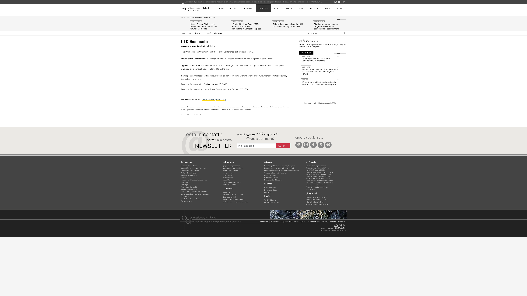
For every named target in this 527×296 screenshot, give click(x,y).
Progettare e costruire (189, 189)
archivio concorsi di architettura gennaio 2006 (318, 103)
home (221, 8)
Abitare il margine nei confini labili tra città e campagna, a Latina (288, 25)
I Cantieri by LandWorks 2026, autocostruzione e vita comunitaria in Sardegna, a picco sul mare (246, 27)
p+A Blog (184, 182)
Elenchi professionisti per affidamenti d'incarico (281, 171)
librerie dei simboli (229, 197)
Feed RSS (267, 192)
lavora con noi (313, 221)
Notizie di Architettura (189, 173)
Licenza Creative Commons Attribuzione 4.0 (329, 229)
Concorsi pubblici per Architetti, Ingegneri (279, 166)
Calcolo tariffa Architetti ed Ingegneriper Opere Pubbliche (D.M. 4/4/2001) (319, 181)
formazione (247, 8)
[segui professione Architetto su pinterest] (328, 145)
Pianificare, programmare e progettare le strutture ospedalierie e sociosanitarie (326, 26)
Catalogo (184, 185)
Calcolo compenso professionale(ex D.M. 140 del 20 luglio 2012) (318, 177)
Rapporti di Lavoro (271, 178)
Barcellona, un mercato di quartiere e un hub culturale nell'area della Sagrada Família (317, 71)
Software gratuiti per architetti (234, 199)
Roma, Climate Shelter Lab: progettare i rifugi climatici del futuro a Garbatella (203, 26)
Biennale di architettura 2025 (316, 197)
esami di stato (228, 178)
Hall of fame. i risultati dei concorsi (194, 192)
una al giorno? (263, 134)
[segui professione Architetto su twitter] (321, 145)
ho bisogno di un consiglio (233, 168)
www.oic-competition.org (214, 99)
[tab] (338, 19)
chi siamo (264, 221)
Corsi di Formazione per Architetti (193, 168)
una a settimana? (262, 138)
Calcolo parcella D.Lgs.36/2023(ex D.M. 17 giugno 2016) (317, 169)
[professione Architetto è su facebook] (313, 145)
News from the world (189, 187)
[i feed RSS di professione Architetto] (298, 145)
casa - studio (227, 175)
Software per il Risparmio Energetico (236, 202)
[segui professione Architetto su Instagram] (306, 145)
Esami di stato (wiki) (271, 202)
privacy (325, 221)
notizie (277, 8)
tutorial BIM (310, 189)
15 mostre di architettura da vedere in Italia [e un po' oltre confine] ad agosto (316, 83)
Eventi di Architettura (189, 166)
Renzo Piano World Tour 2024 (317, 200)
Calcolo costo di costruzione (316, 185)
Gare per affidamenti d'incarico (275, 173)
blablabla (226, 180)
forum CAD (227, 192)
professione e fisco (230, 185)
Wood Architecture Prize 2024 (317, 204)
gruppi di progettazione (231, 166)
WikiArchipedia (270, 200)
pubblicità (275, 221)
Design (183, 178)
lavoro (301, 8)
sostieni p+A (299, 221)
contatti (341, 221)
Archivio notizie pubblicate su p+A (194, 180)
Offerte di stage (270, 175)
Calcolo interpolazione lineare (317, 187)
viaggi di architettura (230, 171)
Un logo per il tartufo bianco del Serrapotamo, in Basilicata (313, 59)
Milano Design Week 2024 (315, 202)
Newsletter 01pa (270, 190)
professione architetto (196, 8)
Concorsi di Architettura (190, 171)
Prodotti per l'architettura (190, 199)
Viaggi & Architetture (189, 175)
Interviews (185, 196)
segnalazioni (286, 221)
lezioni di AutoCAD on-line (233, 195)
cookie (333, 221)
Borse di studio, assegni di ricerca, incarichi (280, 168)
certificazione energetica (231, 182)
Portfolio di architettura (272, 180)
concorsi (193, 10)
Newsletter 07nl (270, 188)
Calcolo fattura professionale (316, 166)
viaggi (289, 8)
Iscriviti (283, 145)
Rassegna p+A (186, 201)
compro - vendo (228, 173)
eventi (233, 8)
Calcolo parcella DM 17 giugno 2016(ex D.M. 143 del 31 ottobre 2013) (319, 173)
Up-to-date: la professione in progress (195, 194)
